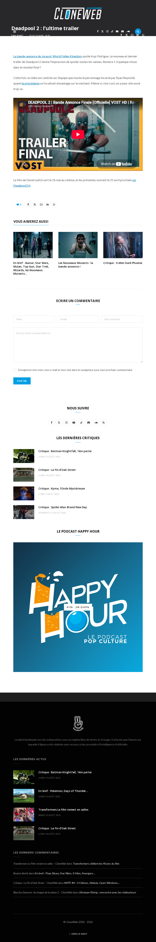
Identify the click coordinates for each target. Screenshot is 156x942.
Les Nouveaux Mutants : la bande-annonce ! (75, 264)
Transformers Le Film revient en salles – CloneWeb (39, 863)
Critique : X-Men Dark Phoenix (122, 263)
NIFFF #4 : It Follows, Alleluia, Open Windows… (92, 882)
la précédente (31, 83)
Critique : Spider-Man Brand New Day (62, 507)
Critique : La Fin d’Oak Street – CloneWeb (35, 882)
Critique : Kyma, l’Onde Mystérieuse (61, 488)
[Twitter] (126, 35)
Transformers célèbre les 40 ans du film (96, 863)
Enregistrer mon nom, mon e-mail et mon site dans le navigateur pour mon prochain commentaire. (75, 369)
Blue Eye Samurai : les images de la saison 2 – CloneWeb (42, 892)
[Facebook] (121, 35)
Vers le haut (79, 934)
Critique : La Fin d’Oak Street (57, 470)
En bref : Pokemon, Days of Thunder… (63, 791)
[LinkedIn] (137, 35)
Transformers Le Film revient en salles (63, 809)
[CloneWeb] (78, 13)
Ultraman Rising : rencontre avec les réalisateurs (107, 892)
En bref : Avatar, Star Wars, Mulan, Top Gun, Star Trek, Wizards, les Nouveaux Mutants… (31, 268)
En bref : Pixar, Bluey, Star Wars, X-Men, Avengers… (65, 873)
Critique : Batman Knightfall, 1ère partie (65, 451)
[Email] (132, 35)
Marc (20, 35)
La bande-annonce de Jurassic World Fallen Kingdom (47, 56)
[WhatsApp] (143, 35)
